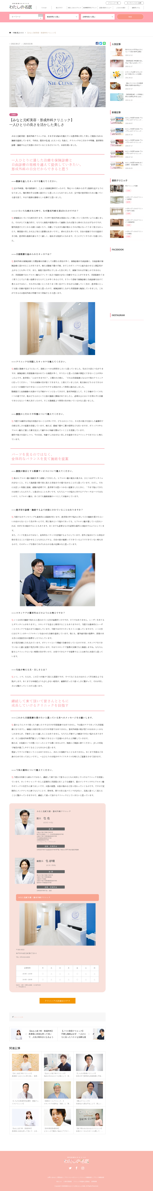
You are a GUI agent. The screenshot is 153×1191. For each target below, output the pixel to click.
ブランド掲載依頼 (98, 1177)
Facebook (76, 1168)
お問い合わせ (52, 1177)
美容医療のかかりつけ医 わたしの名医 (73, 1186)
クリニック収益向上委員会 (81, 1181)
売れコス (59, 1181)
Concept (43, 7)
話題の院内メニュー (105, 7)
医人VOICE (59, 7)
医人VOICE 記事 (18, 1017)
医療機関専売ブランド (90, 7)
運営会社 (60, 1177)
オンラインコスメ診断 (134, 3)
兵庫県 (14, 114)
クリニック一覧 (113, 3)
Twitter (70, 1168)
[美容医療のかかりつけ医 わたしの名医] (76, 1162)
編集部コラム (136, 7)
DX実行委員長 (68, 1181)
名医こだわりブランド (74, 7)
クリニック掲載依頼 (86, 1177)
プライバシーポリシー (71, 1177)
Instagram (82, 1168)
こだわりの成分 (120, 7)
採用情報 (94, 1181)
